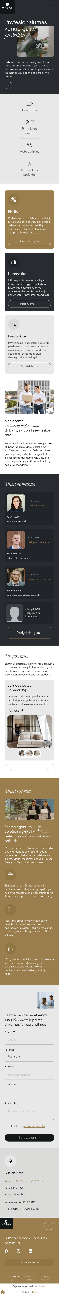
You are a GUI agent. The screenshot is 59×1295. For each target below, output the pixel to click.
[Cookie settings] (3, 1292)
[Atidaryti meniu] (52, 7)
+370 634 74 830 (14, 1187)
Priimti (26, 1292)
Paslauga (9, 1050)
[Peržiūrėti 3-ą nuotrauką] (37, 753)
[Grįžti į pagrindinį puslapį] (7, 7)
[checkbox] (6, 1126)
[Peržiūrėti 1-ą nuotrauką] (22, 753)
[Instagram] (18, 1251)
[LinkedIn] (30, 1251)
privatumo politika (34, 1126)
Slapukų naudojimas (46, 1278)
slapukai (42, 1286)
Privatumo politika (30, 1278)
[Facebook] (6, 1251)
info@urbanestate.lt (16, 1194)
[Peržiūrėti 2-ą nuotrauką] (29, 753)
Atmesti (35, 1292)
